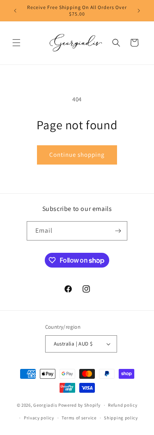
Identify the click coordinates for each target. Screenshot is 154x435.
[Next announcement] (139, 11)
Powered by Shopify (79, 405)
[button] (16, 43)
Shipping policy (121, 418)
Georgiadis (45, 405)
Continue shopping (77, 154)
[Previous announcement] (15, 11)
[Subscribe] (118, 230)
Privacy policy (39, 418)
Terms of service (79, 418)
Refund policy (122, 405)
